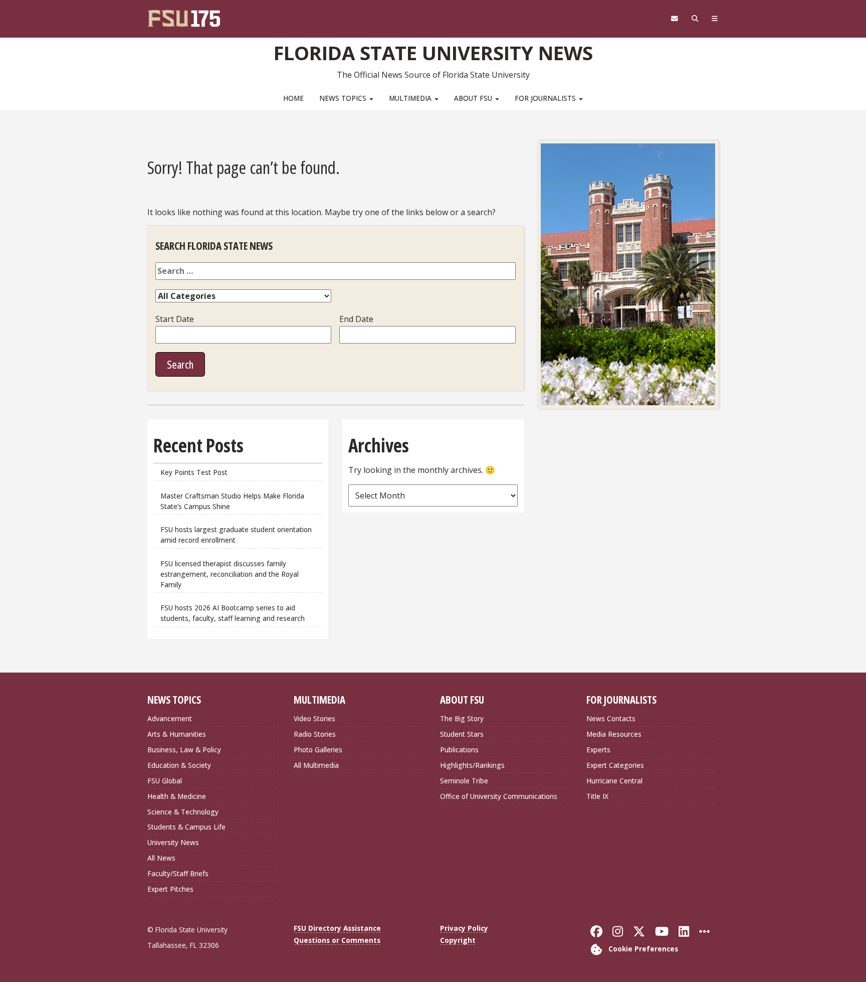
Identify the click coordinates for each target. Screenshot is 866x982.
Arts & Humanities (176, 734)
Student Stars (462, 734)
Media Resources (613, 734)
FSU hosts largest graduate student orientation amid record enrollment (236, 535)
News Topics (343, 98)
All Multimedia (316, 765)
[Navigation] (715, 18)
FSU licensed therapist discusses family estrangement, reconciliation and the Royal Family (229, 574)
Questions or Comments (337, 940)
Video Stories (314, 718)
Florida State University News (433, 53)
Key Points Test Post (194, 472)
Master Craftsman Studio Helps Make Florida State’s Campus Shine (232, 501)
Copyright (458, 940)
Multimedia (411, 98)
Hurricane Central (614, 780)
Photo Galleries (318, 749)
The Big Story (462, 718)
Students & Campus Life (186, 827)
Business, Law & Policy (184, 749)
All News (161, 858)
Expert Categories (615, 765)
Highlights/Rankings (472, 765)
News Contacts (610, 718)
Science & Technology (183, 811)
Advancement (169, 718)
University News (173, 842)
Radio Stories (315, 734)
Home (293, 98)
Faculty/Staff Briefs (177, 873)
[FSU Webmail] (674, 18)
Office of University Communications (498, 796)
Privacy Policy (464, 928)
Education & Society (179, 765)
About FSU (474, 98)
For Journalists (546, 98)
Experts (598, 749)
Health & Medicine (176, 796)
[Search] (695, 18)
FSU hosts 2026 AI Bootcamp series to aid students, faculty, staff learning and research (233, 613)
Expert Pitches (170, 889)
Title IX (597, 796)
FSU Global (164, 780)
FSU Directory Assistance (337, 928)
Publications (459, 749)
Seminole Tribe (464, 780)
